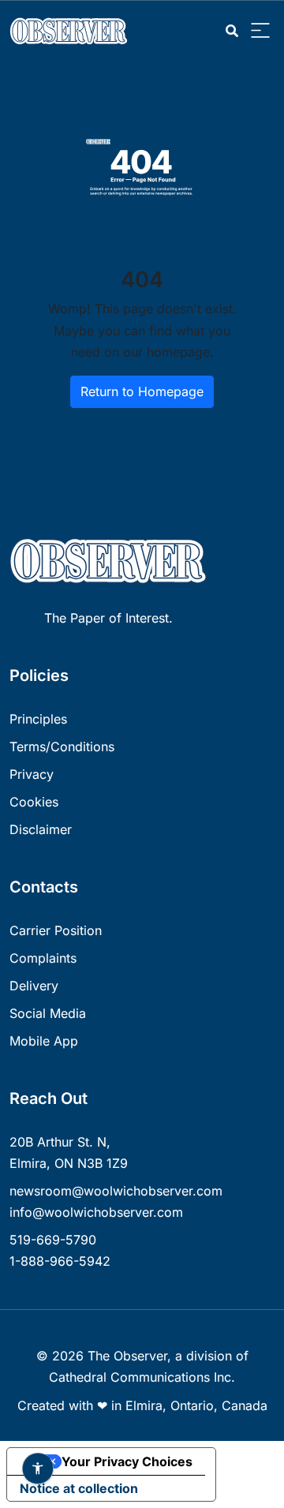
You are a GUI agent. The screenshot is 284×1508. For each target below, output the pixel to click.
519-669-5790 (52, 1240)
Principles (38, 719)
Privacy (31, 774)
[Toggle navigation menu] (260, 31)
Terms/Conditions (61, 746)
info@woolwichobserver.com (96, 1212)
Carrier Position (55, 930)
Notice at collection (79, 1488)
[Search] (232, 31)
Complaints (43, 958)
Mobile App (43, 1041)
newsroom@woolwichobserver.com (115, 1191)
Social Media (47, 1013)
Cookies (33, 802)
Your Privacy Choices (127, 1461)
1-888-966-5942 (59, 1261)
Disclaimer (40, 829)
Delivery (33, 985)
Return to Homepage (142, 391)
